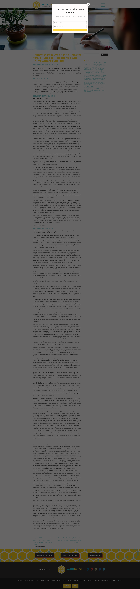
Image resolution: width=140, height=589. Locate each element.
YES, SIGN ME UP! (70, 30)
